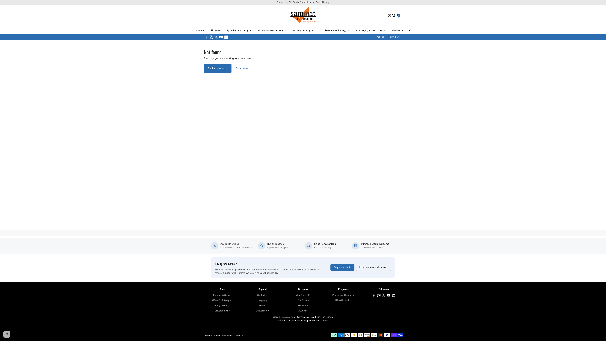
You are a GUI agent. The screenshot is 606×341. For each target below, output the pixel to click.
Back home (242, 68)
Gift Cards (294, 2)
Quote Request (307, 2)
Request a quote (342, 267)
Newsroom (303, 305)
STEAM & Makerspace (222, 300)
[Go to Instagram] (211, 37)
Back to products (217, 68)
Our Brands (303, 300)
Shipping (262, 300)
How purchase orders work (373, 267)
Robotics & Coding (222, 295)
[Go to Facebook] (206, 37)
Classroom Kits (222, 310)
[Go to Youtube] (221, 37)
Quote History (322, 2)
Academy (303, 310)
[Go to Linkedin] (226, 37)
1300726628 (394, 37)
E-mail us (379, 37)
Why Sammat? (303, 295)
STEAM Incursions (343, 300)
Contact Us (282, 2)
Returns (263, 305)
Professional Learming (343, 295)
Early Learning (222, 305)
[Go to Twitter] (216, 37)
